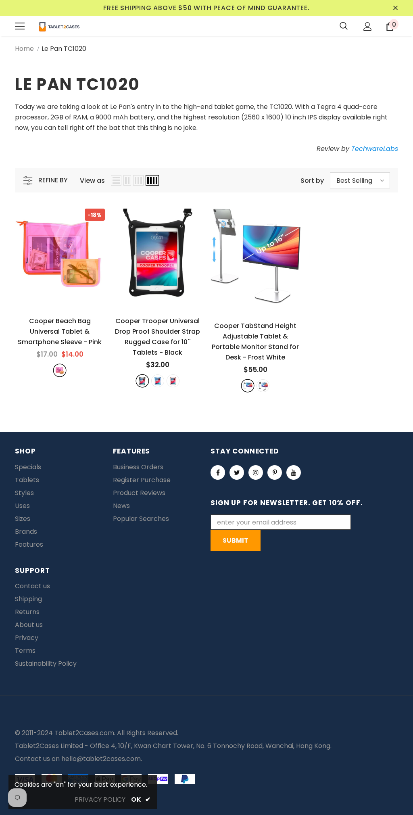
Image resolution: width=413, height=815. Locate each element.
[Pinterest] (274, 472)
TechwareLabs (374, 148)
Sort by (312, 180)
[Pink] (60, 370)
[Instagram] (255, 472)
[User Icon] (367, 26)
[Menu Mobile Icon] (20, 26)
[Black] (142, 381)
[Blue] (158, 381)
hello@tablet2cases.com (101, 758)
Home (24, 48)
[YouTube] (293, 472)
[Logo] (59, 26)
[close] (395, 8)
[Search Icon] (344, 26)
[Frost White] (248, 386)
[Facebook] (218, 472)
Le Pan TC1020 (64, 48)
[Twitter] (236, 472)
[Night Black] (263, 386)
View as (92, 180)
